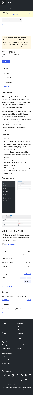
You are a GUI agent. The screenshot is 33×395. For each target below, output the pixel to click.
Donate (20, 345)
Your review (5, 300)
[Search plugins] (20, 20)
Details (6, 68)
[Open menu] (30, 2)
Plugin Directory (6, 8)
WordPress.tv (7, 348)
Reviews (6, 73)
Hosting (4, 330)
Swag (20, 348)
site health (23, 278)
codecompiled (8, 57)
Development (8, 82)
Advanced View (7, 286)
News (3, 327)
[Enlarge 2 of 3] (29, 183)
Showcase (20, 324)
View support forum (8, 313)
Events (19, 342)
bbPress (5, 360)
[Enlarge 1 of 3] (13, 183)
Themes (20, 327)
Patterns (20, 333)
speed (29, 278)
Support (6, 87)
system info (27, 281)
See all (29, 300)
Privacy (4, 333)
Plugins (19, 330)
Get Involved (21, 339)
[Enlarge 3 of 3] (29, 217)
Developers (5, 345)
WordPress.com (8, 354)
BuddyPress (6, 363)
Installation (7, 77)
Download (6, 61)
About (4, 324)
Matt (4, 357)
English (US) (27, 274)
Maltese (8, 371)
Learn (3, 339)
